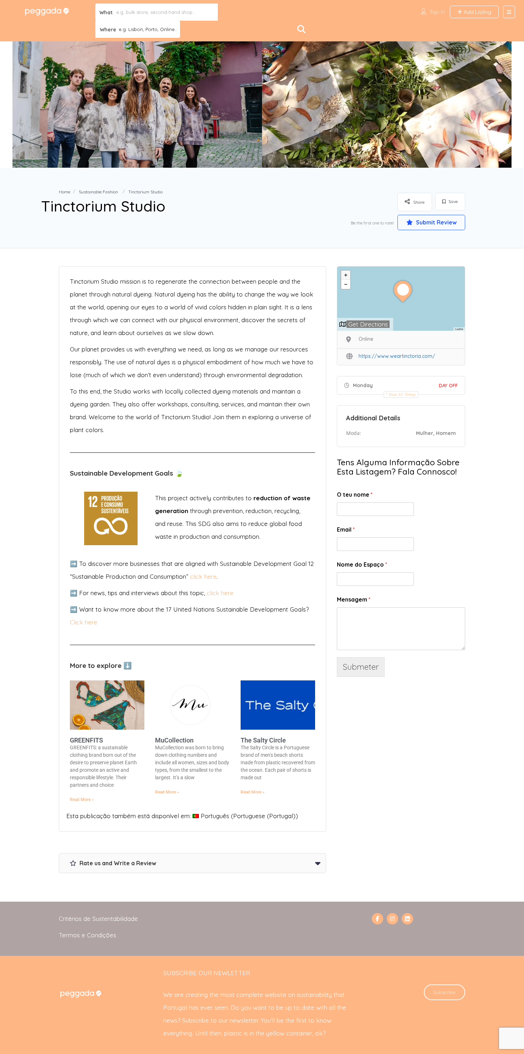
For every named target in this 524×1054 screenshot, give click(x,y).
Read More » (82, 799)
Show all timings (402, 394)
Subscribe (444, 992)
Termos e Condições (87, 935)
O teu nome (355, 494)
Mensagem (353, 599)
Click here (83, 622)
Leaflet (459, 329)
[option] (137, 104)
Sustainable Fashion (98, 191)
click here (203, 576)
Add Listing (476, 12)
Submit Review (436, 222)
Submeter (361, 667)
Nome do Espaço (362, 564)
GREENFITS (86, 740)
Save (452, 201)
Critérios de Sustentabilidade (98, 918)
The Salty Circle (263, 740)
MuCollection (174, 740)
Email (346, 529)
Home (64, 191)
